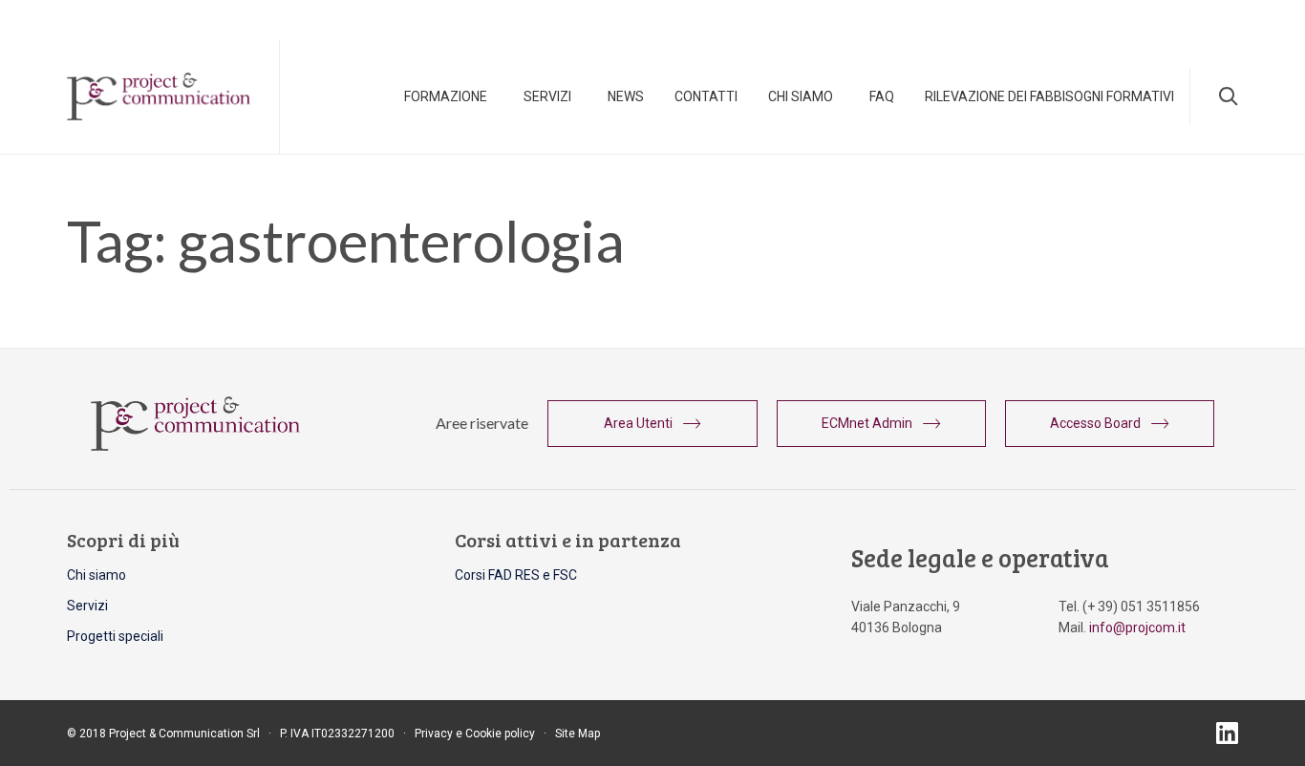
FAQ (881, 96)
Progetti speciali (115, 636)
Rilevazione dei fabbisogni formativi (1049, 96)
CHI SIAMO (800, 96)
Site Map (577, 733)
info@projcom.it (1137, 627)
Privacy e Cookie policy (475, 733)
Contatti (706, 96)
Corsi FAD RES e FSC (516, 575)
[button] (652, 423)
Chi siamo (96, 575)
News (626, 96)
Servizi (547, 96)
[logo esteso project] (195, 446)
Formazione (445, 96)
